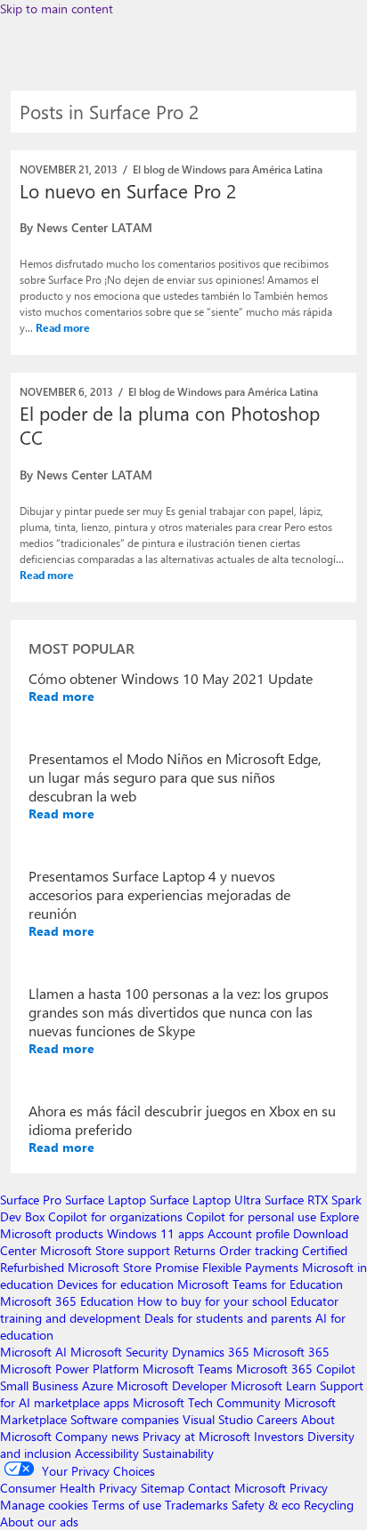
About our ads (39, 1521)
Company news (97, 1436)
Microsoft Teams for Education (260, 1284)
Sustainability (178, 1453)
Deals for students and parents (228, 1317)
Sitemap (162, 1487)
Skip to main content (56, 8)
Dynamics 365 (210, 1351)
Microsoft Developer (172, 1385)
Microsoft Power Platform (69, 1368)
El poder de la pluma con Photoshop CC (170, 424)
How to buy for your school (212, 1300)
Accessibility (107, 1453)
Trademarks (196, 1504)
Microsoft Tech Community (207, 1402)
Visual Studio (218, 1419)
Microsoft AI (33, 1351)
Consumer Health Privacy (68, 1487)
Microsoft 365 (291, 1351)
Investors (279, 1436)
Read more (63, 327)
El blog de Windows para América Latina (227, 169)
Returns (195, 1250)
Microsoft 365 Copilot (295, 1368)
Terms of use (126, 1504)
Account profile (249, 1233)
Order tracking (258, 1250)
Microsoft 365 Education (67, 1300)
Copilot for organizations (115, 1216)
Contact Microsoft (237, 1487)
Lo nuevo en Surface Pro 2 (128, 190)
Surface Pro (30, 1199)
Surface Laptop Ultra (205, 1199)
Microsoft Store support (105, 1250)
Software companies (124, 1419)
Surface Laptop (105, 1199)
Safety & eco (266, 1504)
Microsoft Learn (273, 1385)
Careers (277, 1419)
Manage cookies (44, 1504)
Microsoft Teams (187, 1368)
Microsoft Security (119, 1351)
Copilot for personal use (251, 1216)
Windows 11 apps (155, 1233)
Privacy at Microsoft (196, 1436)
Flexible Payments (250, 1267)
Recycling (329, 1504)
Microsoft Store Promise (133, 1267)
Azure (97, 1385)
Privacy (309, 1487)
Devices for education (115, 1284)
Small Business (39, 1385)
